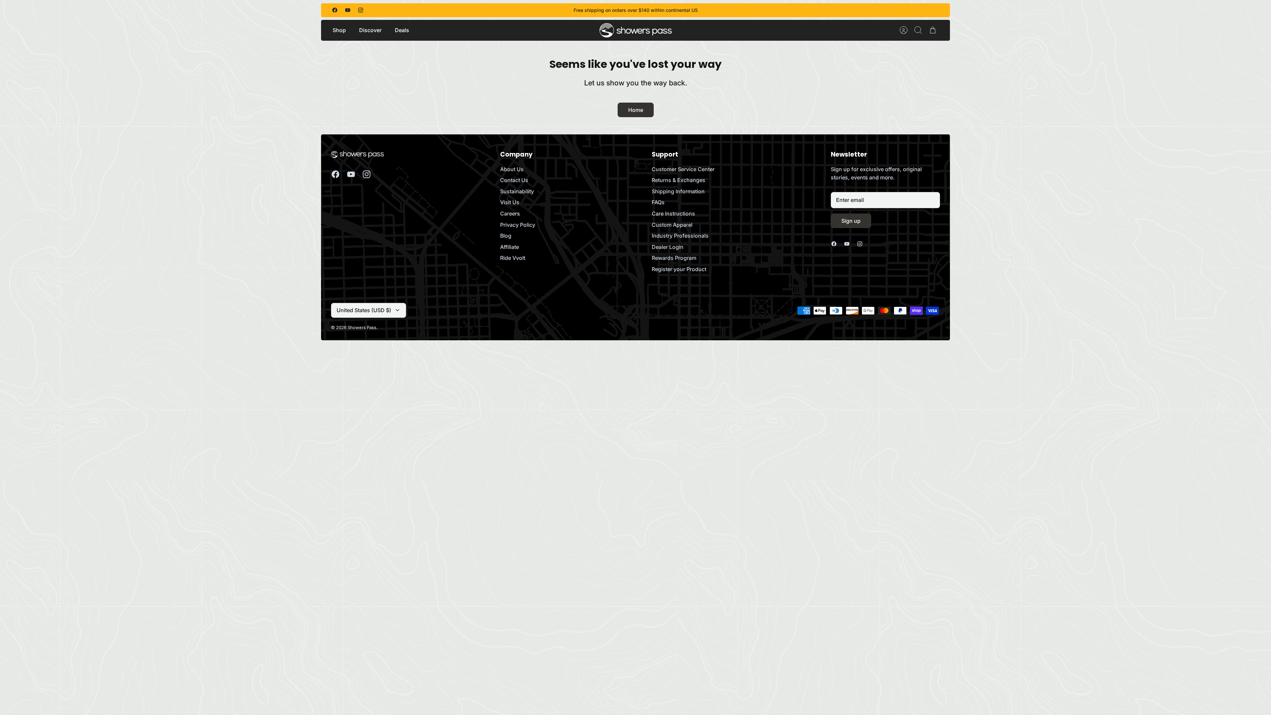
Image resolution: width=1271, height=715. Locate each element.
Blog (505, 235)
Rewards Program (674, 258)
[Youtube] (347, 10)
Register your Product (679, 269)
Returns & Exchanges (678, 180)
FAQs (658, 202)
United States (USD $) (364, 310)
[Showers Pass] (635, 30)
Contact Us (514, 180)
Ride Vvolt (512, 258)
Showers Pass (362, 327)
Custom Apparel (672, 224)
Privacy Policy (517, 224)
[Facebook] (334, 10)
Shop (339, 30)
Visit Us (509, 202)
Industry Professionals (680, 235)
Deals (402, 30)
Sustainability (517, 191)
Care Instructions (673, 213)
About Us (512, 169)
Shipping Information (678, 191)
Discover (370, 30)
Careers (510, 213)
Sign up (851, 220)
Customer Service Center (683, 169)
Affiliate (509, 247)
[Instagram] (360, 10)
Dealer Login (667, 247)
